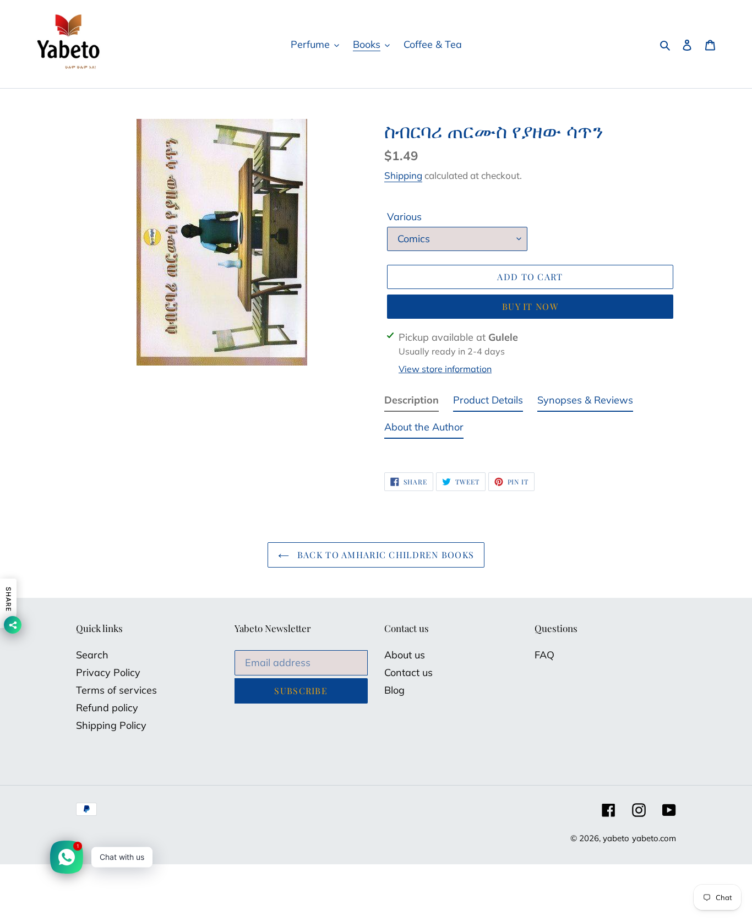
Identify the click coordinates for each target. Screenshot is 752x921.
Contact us (408, 672)
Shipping (403, 175)
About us (404, 654)
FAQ (544, 654)
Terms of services (116, 690)
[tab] (411, 402)
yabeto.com (654, 838)
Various (404, 216)
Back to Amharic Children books (385, 554)
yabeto (616, 838)
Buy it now (530, 306)
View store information (445, 368)
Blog (394, 690)
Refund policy (107, 707)
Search (92, 654)
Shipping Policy (111, 725)
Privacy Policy (108, 672)
